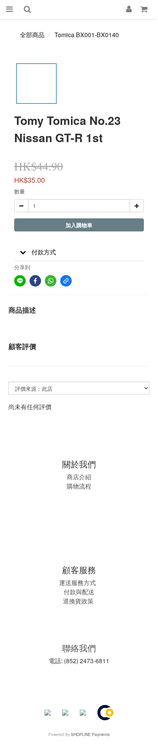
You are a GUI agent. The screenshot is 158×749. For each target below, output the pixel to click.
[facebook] (35, 281)
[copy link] (66, 281)
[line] (20, 281)
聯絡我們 (79, 648)
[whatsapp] (50, 281)
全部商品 (32, 34)
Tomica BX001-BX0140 (86, 34)
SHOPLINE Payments (90, 734)
